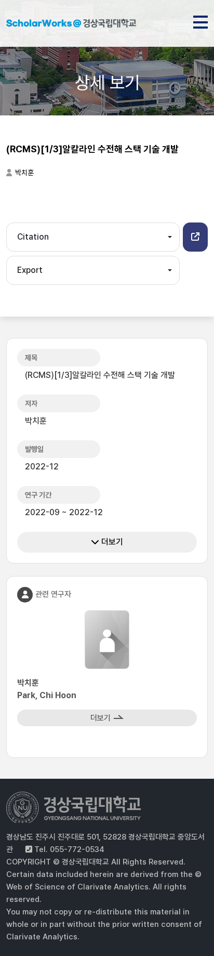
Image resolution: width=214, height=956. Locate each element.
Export (30, 270)
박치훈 (24, 172)
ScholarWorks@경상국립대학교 (71, 25)
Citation (33, 237)
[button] (195, 237)
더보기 (111, 542)
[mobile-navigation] (200, 20)
